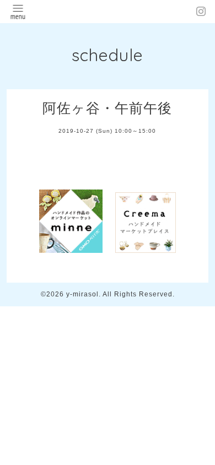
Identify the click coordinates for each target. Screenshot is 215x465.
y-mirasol (82, 294)
